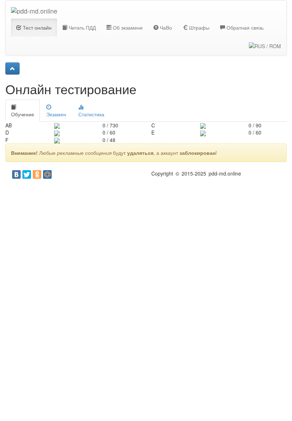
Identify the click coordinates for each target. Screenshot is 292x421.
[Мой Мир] (47, 174)
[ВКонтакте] (16, 174)
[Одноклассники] (37, 174)
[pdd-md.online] (34, 10)
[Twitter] (26, 174)
